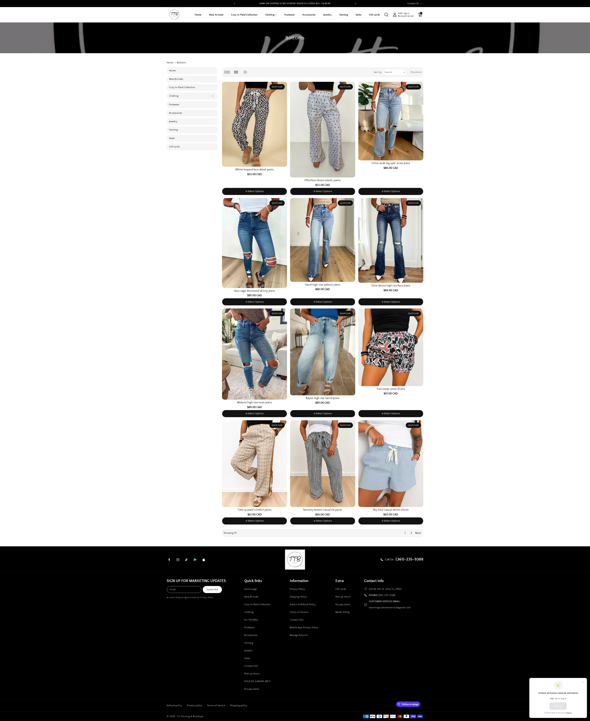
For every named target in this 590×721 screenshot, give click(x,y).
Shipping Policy (298, 596)
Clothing (249, 612)
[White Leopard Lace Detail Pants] (254, 124)
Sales (247, 658)
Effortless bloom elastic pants (323, 180)
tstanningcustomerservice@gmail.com (390, 607)
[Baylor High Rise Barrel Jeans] (322, 351)
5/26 (245, 306)
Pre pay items (251, 689)
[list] (245, 72)
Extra (339, 581)
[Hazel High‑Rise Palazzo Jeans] (322, 240)
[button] (271, 14)
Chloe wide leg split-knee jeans (391, 163)
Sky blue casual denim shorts (391, 509)
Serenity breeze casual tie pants (322, 509)
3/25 (236, 306)
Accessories (250, 635)
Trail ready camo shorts (390, 389)
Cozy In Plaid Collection (257, 604)
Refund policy (174, 705)
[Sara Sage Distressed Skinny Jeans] (254, 243)
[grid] (227, 72)
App (323, 3)
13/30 (281, 306)
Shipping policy (238, 705)
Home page (250, 589)
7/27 (254, 306)
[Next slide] (355, 3)
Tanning (248, 643)
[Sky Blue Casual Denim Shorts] (390, 463)
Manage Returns (299, 635)
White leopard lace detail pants (254, 169)
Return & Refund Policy (303, 604)
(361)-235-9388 (386, 595)
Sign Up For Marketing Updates (196, 581)
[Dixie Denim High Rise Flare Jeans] (390, 240)
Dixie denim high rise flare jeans (390, 285)
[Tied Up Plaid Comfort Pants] (254, 463)
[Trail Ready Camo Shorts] (390, 347)
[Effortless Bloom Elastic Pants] (322, 130)
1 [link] (405, 533)
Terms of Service (299, 612)
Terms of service (216, 705)
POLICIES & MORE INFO (257, 681)
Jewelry (248, 650)
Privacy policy (194, 705)
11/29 (272, 306)
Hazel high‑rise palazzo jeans (322, 284)
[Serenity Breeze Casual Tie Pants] (322, 463)
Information (299, 581)
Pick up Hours (252, 673)
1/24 (227, 306)
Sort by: (378, 72)
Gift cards (340, 589)
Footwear (249, 627)
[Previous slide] (234, 3)
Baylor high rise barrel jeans (323, 398)
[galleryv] (236, 72)
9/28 (262, 306)
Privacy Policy (206, 597)
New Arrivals (251, 596)
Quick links (253, 581)
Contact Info (251, 666)
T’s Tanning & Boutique (190, 716)
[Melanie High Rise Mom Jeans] (254, 354)
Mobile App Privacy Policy (304, 627)
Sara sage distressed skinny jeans (254, 290)
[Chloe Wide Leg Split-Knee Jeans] (390, 121)
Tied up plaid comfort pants (254, 509)
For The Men (251, 619)
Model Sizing (342, 612)
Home (170, 62)
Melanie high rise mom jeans (254, 402)
